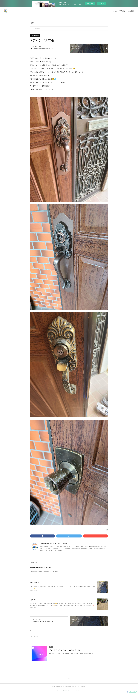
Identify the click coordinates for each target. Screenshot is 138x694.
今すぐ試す (90, 3)
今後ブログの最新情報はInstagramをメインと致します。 (44, 571)
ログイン (101, 3)
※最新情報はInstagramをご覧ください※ (41, 567)
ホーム (114, 11)
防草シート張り (34, 583)
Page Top (69, 679)
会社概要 (131, 11)
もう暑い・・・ (34, 600)
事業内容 (122, 11)
